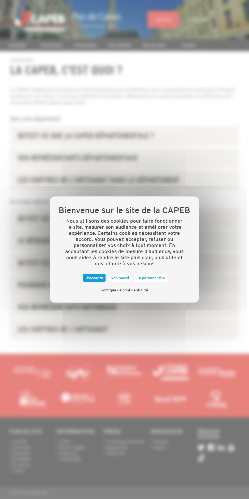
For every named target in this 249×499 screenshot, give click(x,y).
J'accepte (94, 278)
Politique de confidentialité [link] (124, 290)
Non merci (120, 278)
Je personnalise (150, 278)
